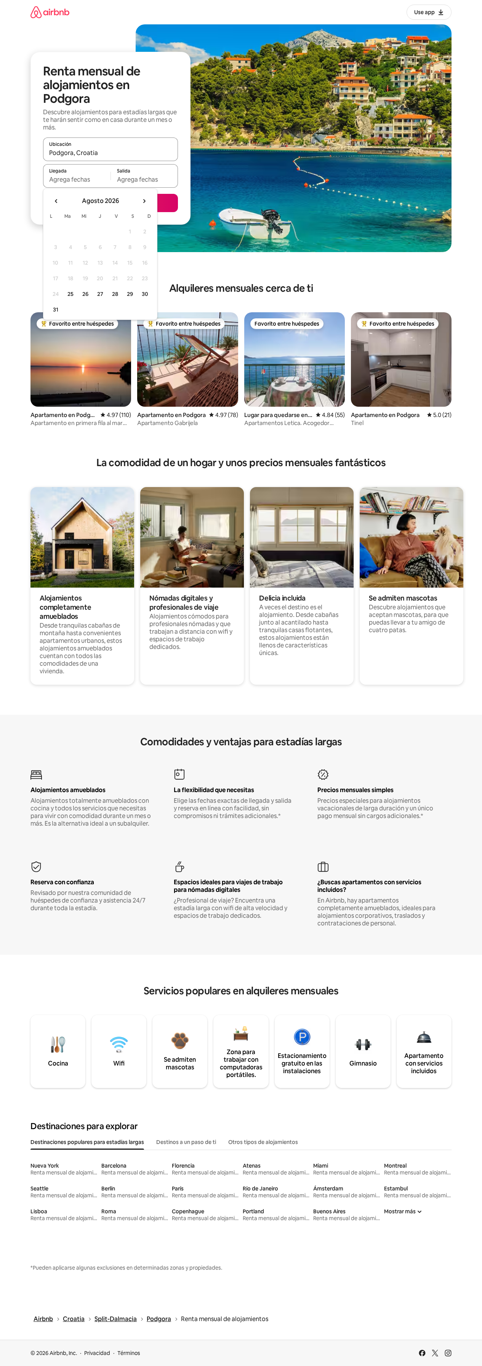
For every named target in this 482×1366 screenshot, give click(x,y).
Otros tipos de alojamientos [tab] (263, 1142)
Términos (128, 1353)
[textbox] (76, 179)
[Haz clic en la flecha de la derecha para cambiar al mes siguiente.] (144, 201)
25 (70, 294)
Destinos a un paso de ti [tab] (186, 1142)
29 (130, 294)
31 (55, 309)
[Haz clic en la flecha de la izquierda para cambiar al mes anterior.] (56, 201)
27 (100, 294)
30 (145, 294)
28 (115, 294)
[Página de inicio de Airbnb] (49, 12)
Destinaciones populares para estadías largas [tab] (87, 1142)
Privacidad (97, 1353)
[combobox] (110, 152)
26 (85, 294)
